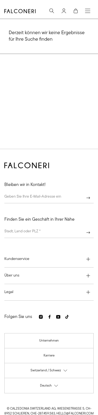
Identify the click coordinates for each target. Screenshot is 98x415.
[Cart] (76, 11)
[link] (49, 341)
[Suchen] (52, 11)
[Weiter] (88, 198)
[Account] (64, 11)
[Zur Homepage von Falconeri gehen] (20, 11)
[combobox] (49, 232)
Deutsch (49, 387)
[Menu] (88, 11)
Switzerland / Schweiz (49, 372)
